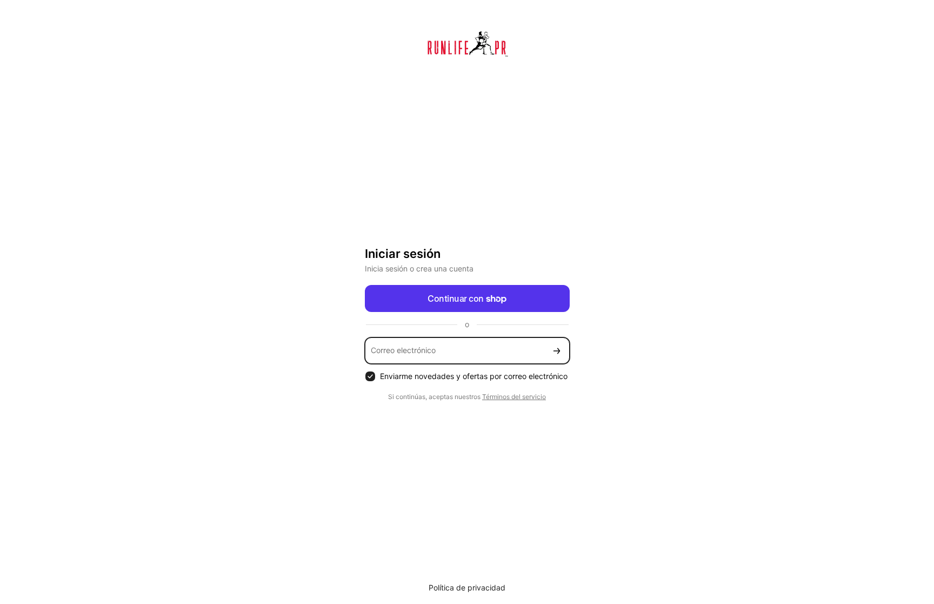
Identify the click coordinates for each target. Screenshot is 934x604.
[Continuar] (557, 350)
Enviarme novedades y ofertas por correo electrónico (474, 376)
